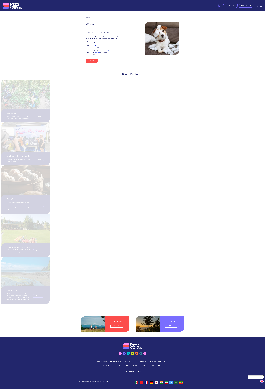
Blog (166, 362)
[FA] (166, 382)
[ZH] (141, 382)
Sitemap (92, 60)
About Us (159, 365)
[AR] (176, 382)
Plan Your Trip (12, 290)
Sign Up (172, 325)
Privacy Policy (104, 381)
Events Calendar (116, 362)
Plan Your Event (246, 5)
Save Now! (117, 325)
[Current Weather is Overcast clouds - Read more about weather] (219, 6)
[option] (136, 382)
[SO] (171, 382)
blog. (108, 50)
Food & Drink (11, 199)
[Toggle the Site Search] (257, 6)
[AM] (181, 382)
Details (39, 116)
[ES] (136, 382)
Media (152, 365)
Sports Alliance (124, 365)
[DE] (151, 382)
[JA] (156, 382)
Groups (135, 365)
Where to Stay (142, 362)
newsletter (97, 52)
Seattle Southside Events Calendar (18, 156)
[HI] (161, 382)
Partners (143, 365)
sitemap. (97, 54)
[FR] (146, 382)
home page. (94, 45)
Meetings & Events (109, 365)
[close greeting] (263, 375)
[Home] (12, 6)
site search (93, 47)
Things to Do (11, 113)
